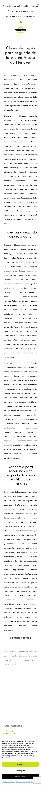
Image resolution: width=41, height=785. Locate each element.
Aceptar (20, 764)
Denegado (20, 770)
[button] (37, 737)
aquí (14, 664)
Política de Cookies (9, 782)
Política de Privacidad (23, 782)
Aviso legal (8, 731)
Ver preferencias (20, 777)
